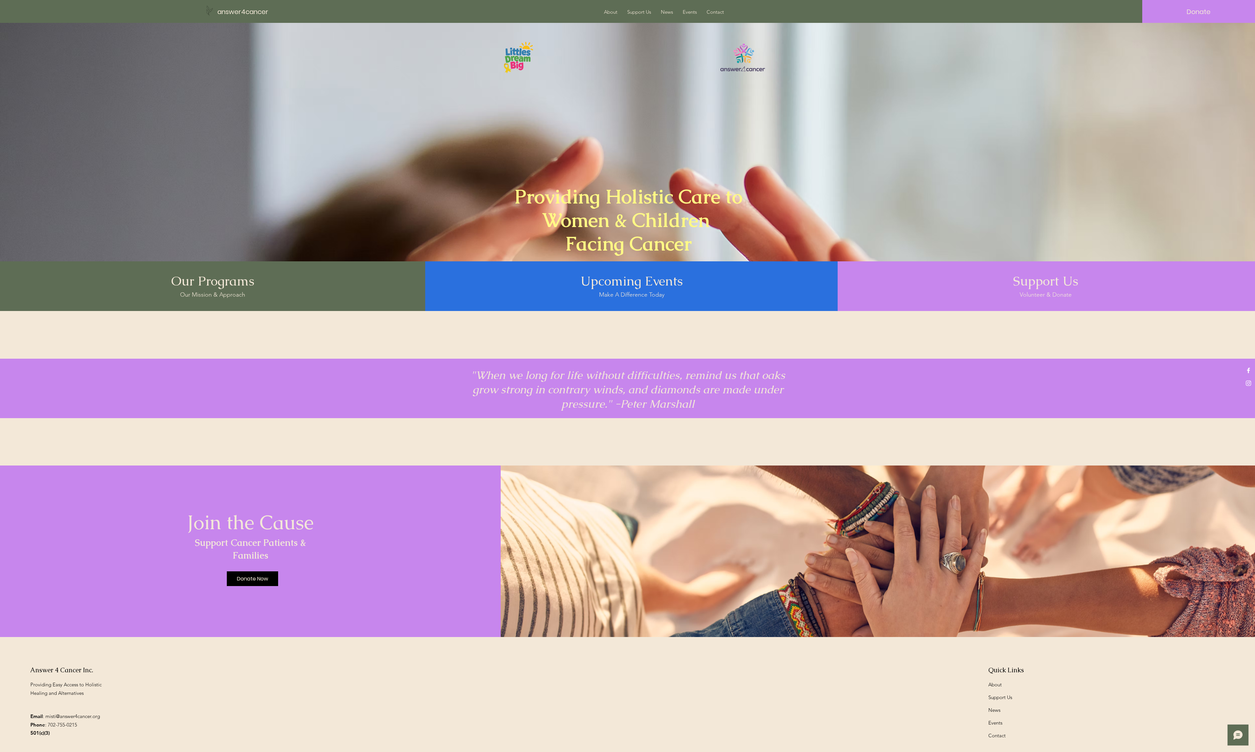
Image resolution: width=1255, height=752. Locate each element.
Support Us (1000, 697)
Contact (997, 735)
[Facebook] (1248, 370)
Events (995, 723)
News (994, 710)
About (995, 684)
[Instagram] (1248, 383)
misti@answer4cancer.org (72, 716)
